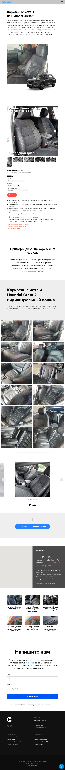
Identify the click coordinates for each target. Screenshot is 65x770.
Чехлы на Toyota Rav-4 (39, 744)
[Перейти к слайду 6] (34, 499)
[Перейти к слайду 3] (30, 499)
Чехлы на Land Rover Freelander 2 (14, 741)
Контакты (36, 730)
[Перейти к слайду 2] (28, 499)
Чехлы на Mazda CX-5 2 (39, 737)
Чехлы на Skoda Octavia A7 (13, 744)
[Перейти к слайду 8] (37, 499)
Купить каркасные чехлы (40, 720)
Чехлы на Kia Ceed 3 (11, 739)
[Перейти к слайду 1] (27, 499)
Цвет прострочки (13, 228)
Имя (8, 675)
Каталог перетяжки (38, 725)
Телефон (10, 685)
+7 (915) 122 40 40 (51, 560)
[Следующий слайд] (55, 131)
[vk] (8, 726)
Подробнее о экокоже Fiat (16, 226)
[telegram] (11, 726)
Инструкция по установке (40, 727)
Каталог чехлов (37, 723)
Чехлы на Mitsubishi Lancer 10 (41, 739)
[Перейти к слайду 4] (31, 499)
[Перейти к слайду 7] (36, 499)
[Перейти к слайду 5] (33, 499)
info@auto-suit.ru (49, 565)
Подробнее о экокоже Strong (17, 224)
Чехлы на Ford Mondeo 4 (12, 737)
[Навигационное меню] (62, 2)
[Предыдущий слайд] (10, 131)
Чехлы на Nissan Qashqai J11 (41, 741)
